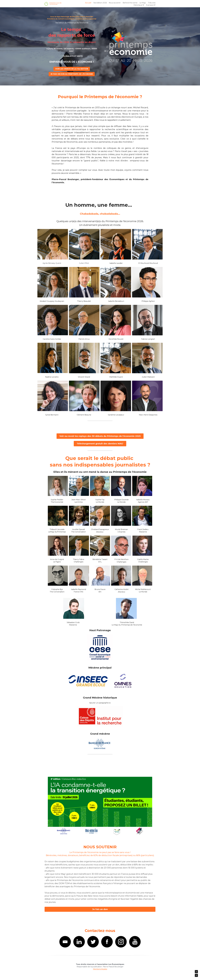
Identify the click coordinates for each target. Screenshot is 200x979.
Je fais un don (100, 909)
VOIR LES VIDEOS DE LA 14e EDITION (71, 69)
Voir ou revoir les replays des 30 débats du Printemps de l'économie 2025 (100, 436)
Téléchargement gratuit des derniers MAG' (100, 443)
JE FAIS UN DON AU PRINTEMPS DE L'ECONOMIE (72, 74)
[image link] (100, 806)
